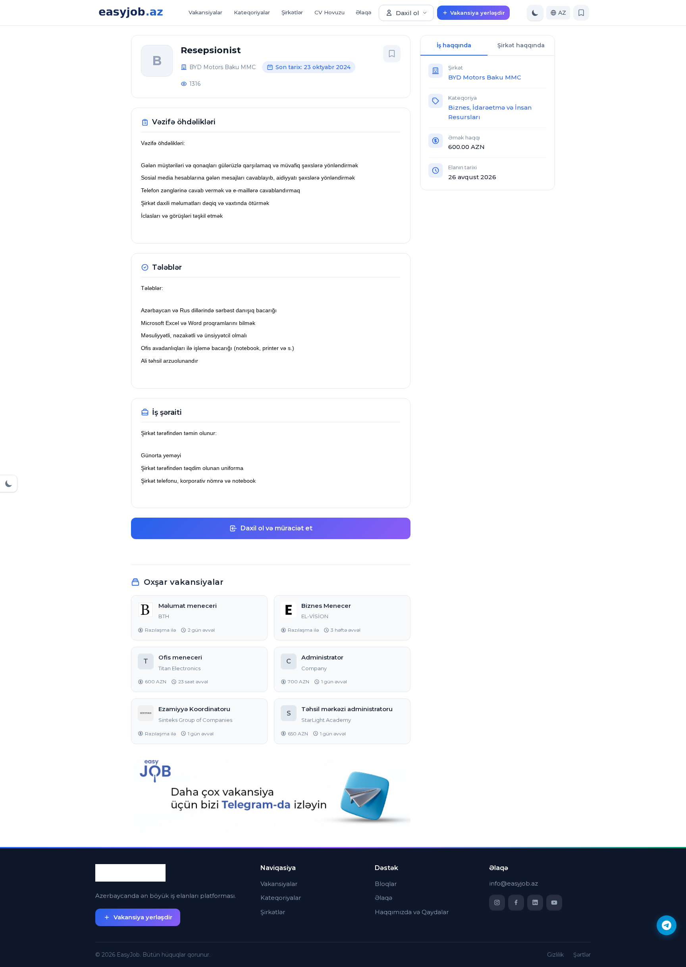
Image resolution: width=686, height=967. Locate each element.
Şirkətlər (292, 12)
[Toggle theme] (8, 483)
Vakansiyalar (205, 12)
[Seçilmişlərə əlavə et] (392, 53)
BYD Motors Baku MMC (484, 77)
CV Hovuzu (329, 12)
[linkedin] (535, 903)
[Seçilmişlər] (581, 13)
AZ (562, 12)
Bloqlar (386, 884)
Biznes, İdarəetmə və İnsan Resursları (490, 112)
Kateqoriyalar (252, 12)
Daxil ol (407, 13)
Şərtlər (582, 954)
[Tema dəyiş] (535, 13)
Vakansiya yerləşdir (477, 13)
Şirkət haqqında (521, 45)
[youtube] (554, 903)
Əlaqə (363, 12)
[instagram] (497, 903)
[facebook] (516, 903)
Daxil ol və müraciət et (276, 528)
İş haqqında (454, 45)
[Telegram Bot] (666, 925)
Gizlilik (555, 954)
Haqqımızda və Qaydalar (412, 912)
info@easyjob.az (513, 883)
